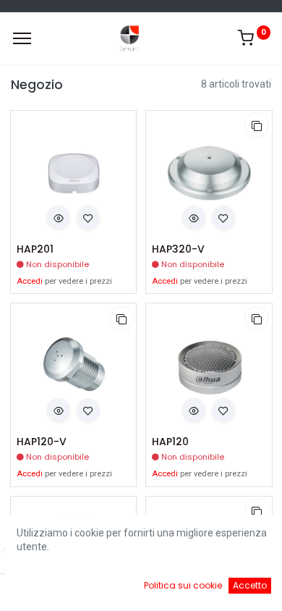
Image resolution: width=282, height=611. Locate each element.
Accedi (30, 281)
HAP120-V (42, 442)
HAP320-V (178, 249)
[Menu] (22, 38)
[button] (58, 217)
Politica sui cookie (183, 585)
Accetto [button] (250, 585)
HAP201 (35, 249)
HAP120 (170, 442)
